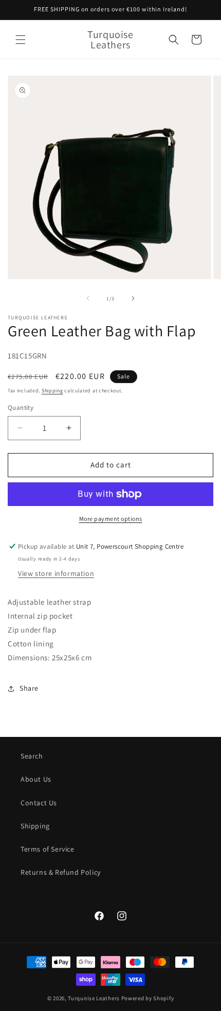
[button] (20, 39)
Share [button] (29, 688)
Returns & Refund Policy (61, 872)
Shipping (52, 390)
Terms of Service (48, 849)
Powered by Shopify (147, 998)
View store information (56, 573)
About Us (36, 779)
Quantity (20, 407)
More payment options (110, 518)
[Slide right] (133, 298)
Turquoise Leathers (94, 998)
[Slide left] (88, 298)
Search (32, 756)
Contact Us (39, 802)
